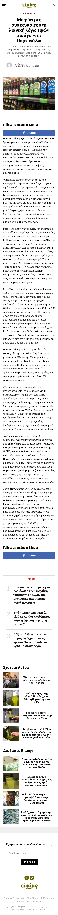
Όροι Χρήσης (33, 898)
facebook (31, 132)
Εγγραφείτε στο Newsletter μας (29, 845)
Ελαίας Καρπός (23, 64)
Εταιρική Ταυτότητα (14, 898)
